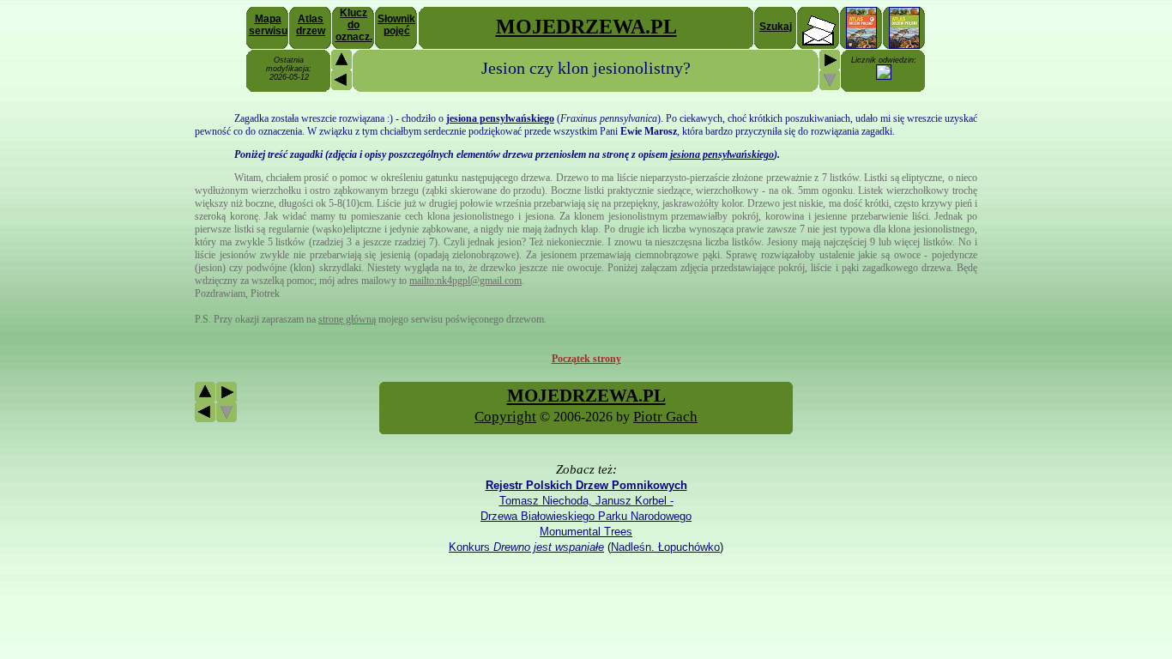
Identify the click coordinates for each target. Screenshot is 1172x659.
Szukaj (775, 27)
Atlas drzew (310, 25)
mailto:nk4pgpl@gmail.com (465, 281)
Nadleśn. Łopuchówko (665, 547)
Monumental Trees (586, 531)
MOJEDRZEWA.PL (586, 26)
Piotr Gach (665, 416)
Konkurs (526, 547)
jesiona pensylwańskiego (722, 154)
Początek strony (586, 359)
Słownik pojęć (396, 25)
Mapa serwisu (268, 25)
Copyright (505, 416)
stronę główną (347, 319)
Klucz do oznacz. (353, 25)
